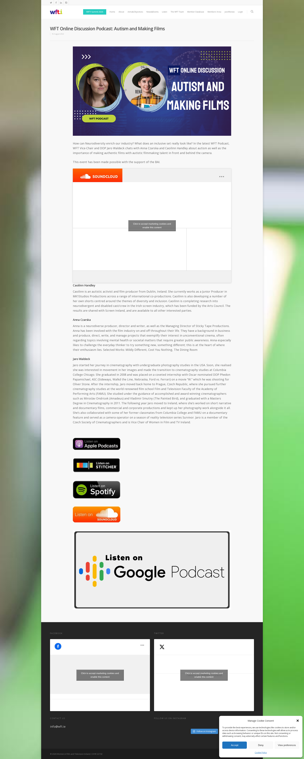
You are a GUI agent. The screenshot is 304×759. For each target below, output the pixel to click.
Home (112, 11)
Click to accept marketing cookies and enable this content (152, 225)
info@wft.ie (58, 726)
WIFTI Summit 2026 (94, 11)
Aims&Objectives (135, 11)
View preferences (287, 745)
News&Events (152, 11)
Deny (261, 745)
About (121, 11)
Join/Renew (229, 11)
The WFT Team (177, 11)
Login (240, 11)
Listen (164, 11)
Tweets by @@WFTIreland (204, 675)
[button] (297, 720)
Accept (234, 745)
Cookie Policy (261, 752)
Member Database (195, 11)
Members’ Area (214, 11)
